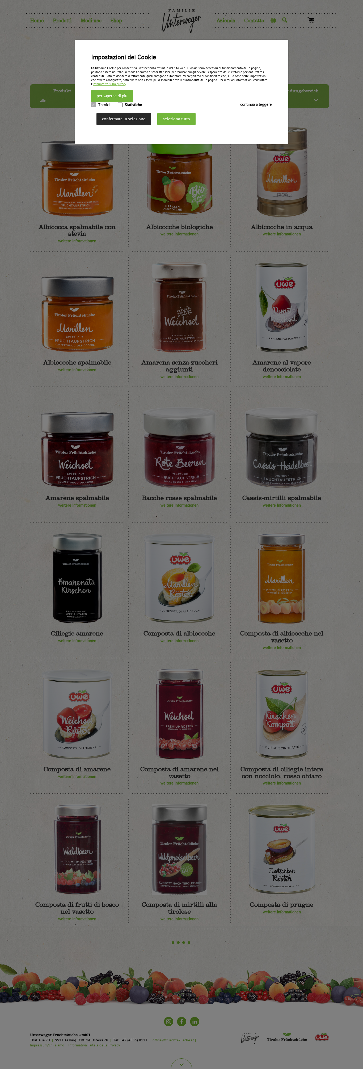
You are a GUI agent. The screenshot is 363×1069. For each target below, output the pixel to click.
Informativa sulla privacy (109, 84)
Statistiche (133, 105)
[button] (256, 104)
